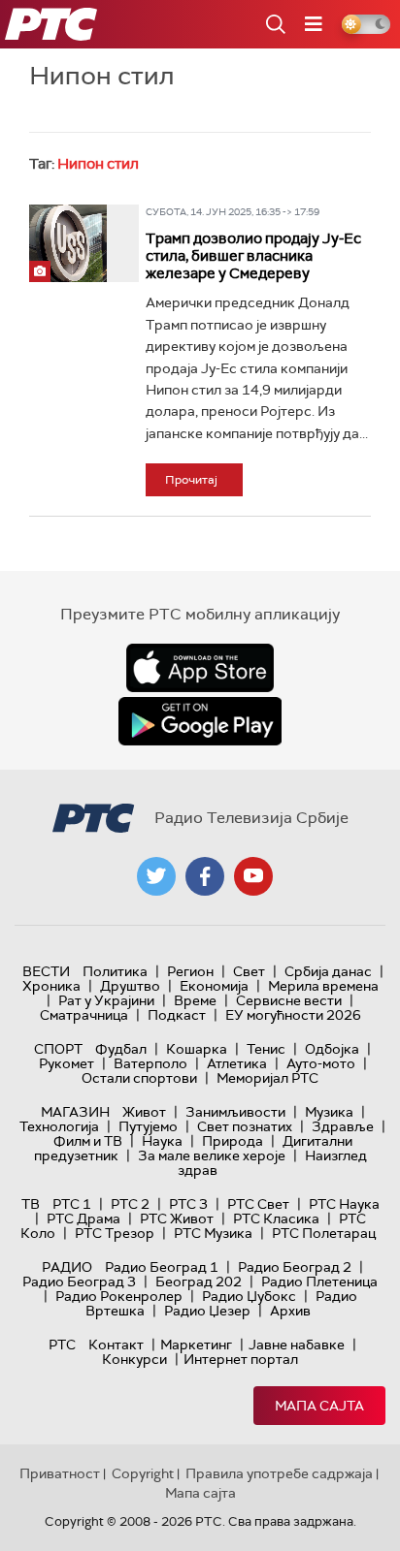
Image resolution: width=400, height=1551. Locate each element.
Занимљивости (235, 1112)
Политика (115, 971)
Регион (190, 971)
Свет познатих (244, 1126)
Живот (144, 1112)
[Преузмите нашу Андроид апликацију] (200, 721)
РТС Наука (344, 1204)
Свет (249, 971)
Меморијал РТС (267, 1078)
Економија (214, 986)
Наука (162, 1141)
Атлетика (237, 1063)
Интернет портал (240, 1359)
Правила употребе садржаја (279, 1473)
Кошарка (196, 1049)
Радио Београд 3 (79, 1281)
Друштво (130, 986)
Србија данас (328, 971)
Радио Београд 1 (161, 1267)
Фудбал (121, 1049)
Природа (232, 1141)
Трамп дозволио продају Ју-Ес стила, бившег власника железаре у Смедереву (253, 256)
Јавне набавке (297, 1344)
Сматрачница (84, 1015)
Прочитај (191, 480)
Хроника (51, 986)
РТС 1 (71, 1204)
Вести (46, 971)
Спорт (58, 1049)
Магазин (75, 1112)
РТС (62, 1344)
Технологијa (59, 1126)
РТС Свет (258, 1204)
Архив (290, 1310)
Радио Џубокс (249, 1296)
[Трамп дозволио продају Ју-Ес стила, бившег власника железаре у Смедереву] (68, 243)
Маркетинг (196, 1344)
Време (195, 1000)
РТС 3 (188, 1204)
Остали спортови (139, 1078)
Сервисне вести (289, 1000)
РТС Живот (177, 1218)
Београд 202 (198, 1281)
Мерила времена (323, 986)
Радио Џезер (207, 1310)
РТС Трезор (114, 1233)
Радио (67, 1267)
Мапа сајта (319, 1405)
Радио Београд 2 (294, 1267)
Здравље (343, 1126)
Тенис (266, 1049)
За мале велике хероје (211, 1155)
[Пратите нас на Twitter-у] (156, 876)
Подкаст (177, 1015)
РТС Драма (83, 1218)
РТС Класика (276, 1218)
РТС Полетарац (324, 1233)
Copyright (143, 1473)
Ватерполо (150, 1063)
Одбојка (332, 1049)
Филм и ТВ (87, 1141)
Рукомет (66, 1063)
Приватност (59, 1473)
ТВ (30, 1204)
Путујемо (148, 1126)
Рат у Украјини (106, 1000)
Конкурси (134, 1359)
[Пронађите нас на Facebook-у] (204, 876)
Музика (329, 1112)
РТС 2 (130, 1204)
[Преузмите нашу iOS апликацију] (200, 668)
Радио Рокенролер (119, 1296)
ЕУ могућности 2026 (293, 1015)
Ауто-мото (320, 1063)
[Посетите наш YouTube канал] (253, 876)
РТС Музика (213, 1233)
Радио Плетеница (319, 1281)
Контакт (116, 1344)
